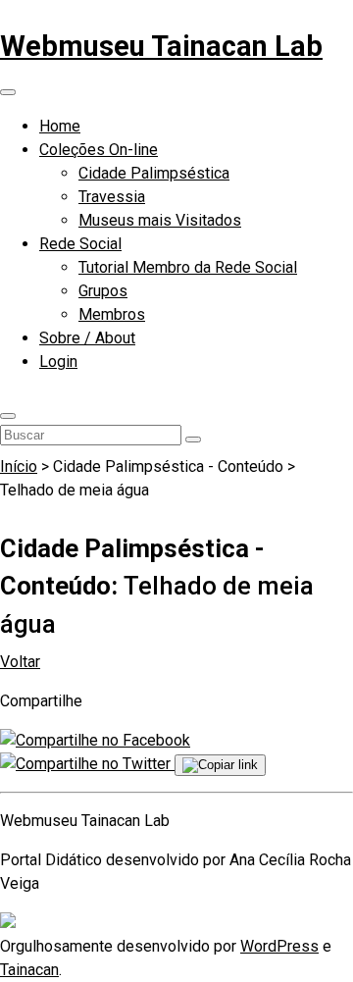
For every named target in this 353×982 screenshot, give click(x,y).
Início (18, 466)
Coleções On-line (98, 149)
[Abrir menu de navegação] (8, 92)
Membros (111, 314)
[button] (8, 416)
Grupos (102, 291)
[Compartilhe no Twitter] (87, 763)
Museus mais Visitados (159, 220)
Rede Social (80, 243)
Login (58, 361)
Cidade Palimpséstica (153, 173)
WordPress (279, 946)
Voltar (20, 661)
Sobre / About (87, 338)
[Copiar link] (220, 765)
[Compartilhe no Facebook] (95, 740)
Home (59, 126)
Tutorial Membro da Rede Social (187, 267)
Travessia (111, 196)
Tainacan (29, 969)
